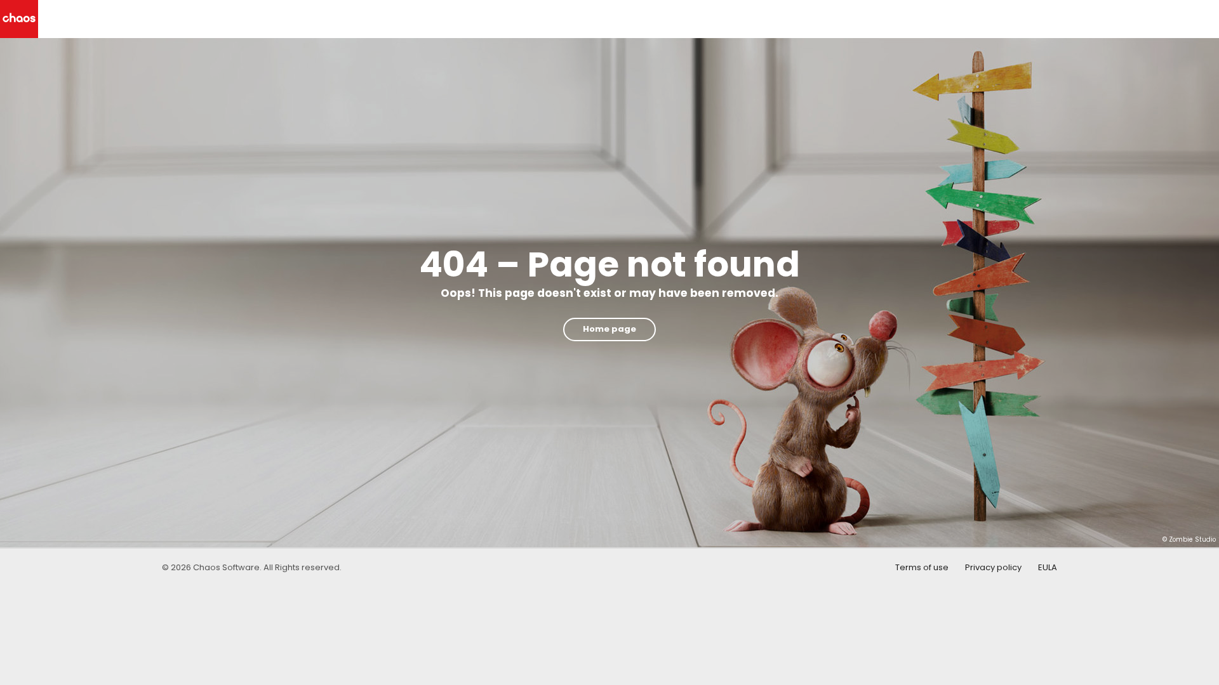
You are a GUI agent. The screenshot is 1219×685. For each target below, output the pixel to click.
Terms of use (922, 567)
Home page (609, 329)
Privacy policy (993, 567)
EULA (1047, 567)
